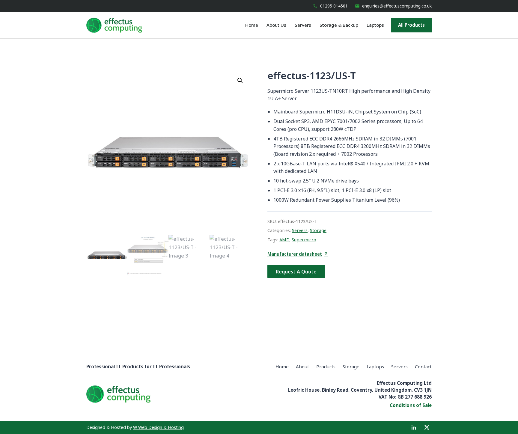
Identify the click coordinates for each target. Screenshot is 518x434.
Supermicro (304, 240)
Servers (303, 25)
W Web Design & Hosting (158, 427)
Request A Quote (296, 271)
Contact (423, 366)
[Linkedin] (413, 427)
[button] (240, 80)
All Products (411, 25)
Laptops (375, 25)
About (302, 366)
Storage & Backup (339, 25)
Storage (318, 230)
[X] (427, 427)
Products (325, 366)
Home (251, 25)
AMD (284, 240)
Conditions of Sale (411, 405)
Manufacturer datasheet (297, 254)
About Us (276, 25)
